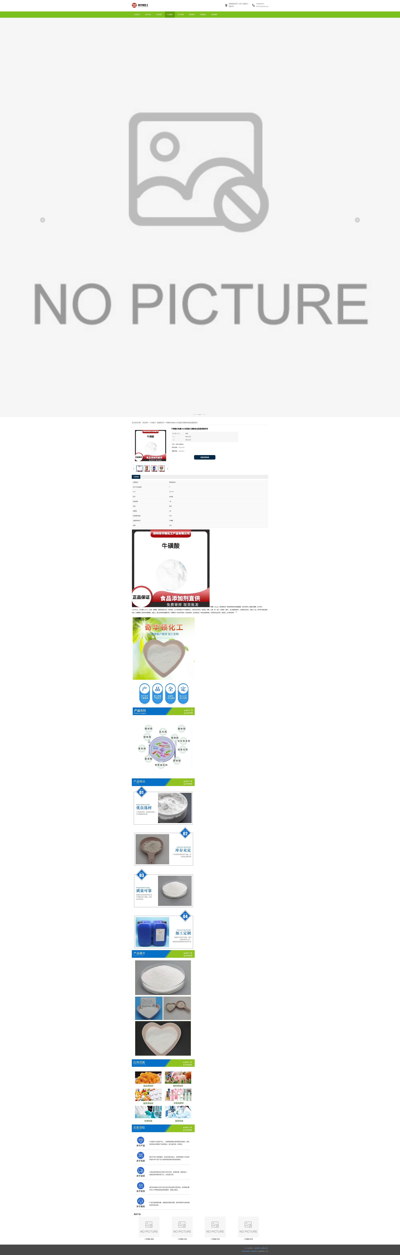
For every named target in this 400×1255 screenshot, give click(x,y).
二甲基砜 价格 (182, 1239)
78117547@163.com (262, 6)
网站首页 (145, 422)
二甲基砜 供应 (215, 1239)
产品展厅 (170, 14)
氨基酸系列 (160, 422)
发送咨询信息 (204, 457)
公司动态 (159, 14)
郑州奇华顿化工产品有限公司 (250, 1251)
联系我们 (192, 14)
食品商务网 (257, 1248)
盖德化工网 (264, 1248)
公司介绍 (148, 14)
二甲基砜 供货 (248, 1239)
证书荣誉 (181, 14)
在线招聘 (214, 14)
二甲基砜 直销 (149, 1239)
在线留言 (203, 14)
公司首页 (137, 14)
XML (245, 1248)
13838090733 (260, 4)
